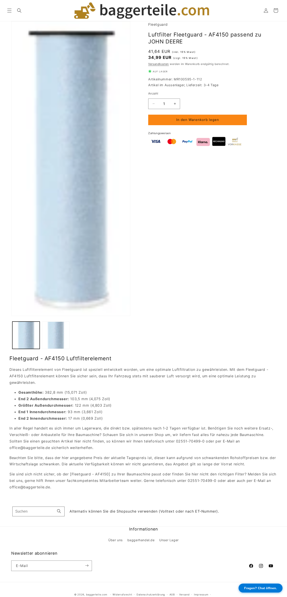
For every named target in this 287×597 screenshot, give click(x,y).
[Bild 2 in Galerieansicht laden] (55, 335)
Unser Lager (169, 540)
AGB (172, 594)
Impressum (201, 594)
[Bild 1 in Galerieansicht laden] (26, 335)
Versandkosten (158, 64)
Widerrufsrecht (122, 594)
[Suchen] (59, 511)
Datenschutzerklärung (151, 594)
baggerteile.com (97, 594)
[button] (9, 10)
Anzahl (153, 93)
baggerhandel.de (141, 540)
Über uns (115, 540)
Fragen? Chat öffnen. (260, 588)
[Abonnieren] (87, 565)
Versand (184, 594)
